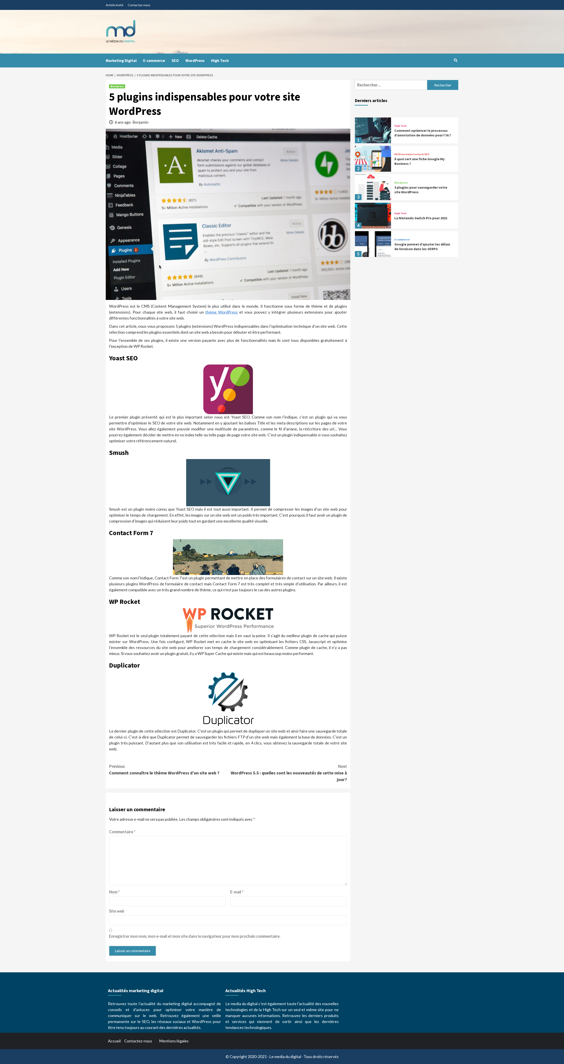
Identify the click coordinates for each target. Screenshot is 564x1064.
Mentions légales (174, 1040)
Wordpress (117, 86)
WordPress (195, 60)
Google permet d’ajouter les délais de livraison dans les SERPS (422, 246)
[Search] (455, 60)
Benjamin (140, 122)
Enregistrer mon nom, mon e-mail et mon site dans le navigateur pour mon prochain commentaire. (194, 936)
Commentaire (122, 831)
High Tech (220, 60)
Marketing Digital (121, 60)
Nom (114, 891)
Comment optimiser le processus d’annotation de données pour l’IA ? (422, 132)
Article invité (114, 5)
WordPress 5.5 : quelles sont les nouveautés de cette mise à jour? (289, 772)
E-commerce (154, 60)
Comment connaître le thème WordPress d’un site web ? (164, 769)
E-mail (236, 891)
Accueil (114, 1040)
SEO (175, 60)
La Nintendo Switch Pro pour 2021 (420, 218)
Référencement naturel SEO (411, 154)
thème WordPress (221, 312)
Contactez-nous (139, 5)
